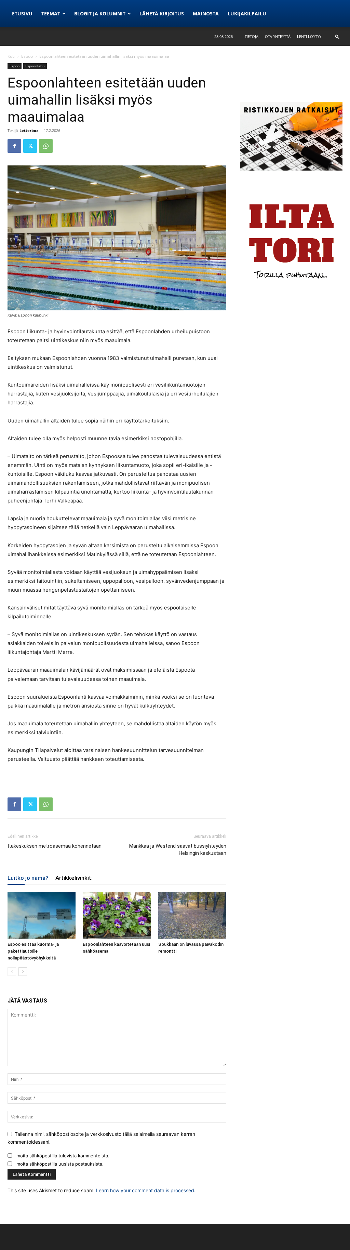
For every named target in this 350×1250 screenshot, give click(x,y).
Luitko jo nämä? (28, 877)
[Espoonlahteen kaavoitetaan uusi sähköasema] (117, 915)
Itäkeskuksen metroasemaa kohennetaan (55, 846)
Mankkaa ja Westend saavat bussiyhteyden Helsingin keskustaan (177, 849)
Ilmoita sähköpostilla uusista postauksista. (59, 1164)
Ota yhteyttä (278, 36)
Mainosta (206, 13)
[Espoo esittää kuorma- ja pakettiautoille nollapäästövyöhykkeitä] (42, 915)
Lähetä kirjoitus (161, 13)
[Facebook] (14, 146)
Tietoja (251, 36)
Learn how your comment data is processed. (146, 1190)
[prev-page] (12, 971)
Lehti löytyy (309, 36)
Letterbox (28, 130)
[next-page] (22, 971)
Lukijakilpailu (247, 13)
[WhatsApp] (46, 146)
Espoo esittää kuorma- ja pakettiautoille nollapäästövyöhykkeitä (33, 951)
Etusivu (22, 13)
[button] (337, 36)
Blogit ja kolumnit (99, 13)
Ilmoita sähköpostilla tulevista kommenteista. (61, 1155)
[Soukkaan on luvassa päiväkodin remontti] (192, 915)
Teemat (50, 13)
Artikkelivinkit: (74, 877)
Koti (11, 56)
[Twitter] (30, 146)
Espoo (27, 56)
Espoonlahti (35, 66)
